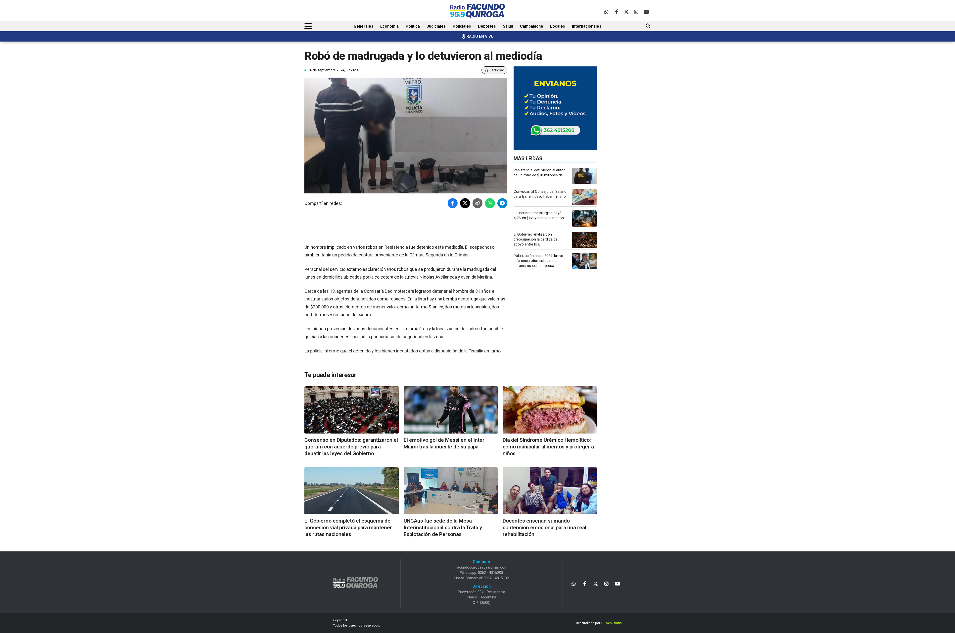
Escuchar (497, 70)
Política (413, 26)
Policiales (462, 26)
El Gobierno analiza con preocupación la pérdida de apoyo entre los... (536, 239)
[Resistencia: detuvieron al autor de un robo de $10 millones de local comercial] (584, 176)
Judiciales (436, 26)
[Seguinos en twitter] (626, 11)
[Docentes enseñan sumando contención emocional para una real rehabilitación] (550, 490)
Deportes (487, 26)
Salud (508, 26)
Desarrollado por (599, 623)
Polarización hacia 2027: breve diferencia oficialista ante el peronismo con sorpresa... (538, 260)
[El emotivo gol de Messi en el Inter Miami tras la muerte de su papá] (451, 409)
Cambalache (531, 26)
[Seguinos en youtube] (646, 11)
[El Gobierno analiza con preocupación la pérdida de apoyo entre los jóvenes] (584, 240)
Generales (363, 26)
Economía (389, 26)
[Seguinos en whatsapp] (606, 11)
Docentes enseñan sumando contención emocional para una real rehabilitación (544, 527)
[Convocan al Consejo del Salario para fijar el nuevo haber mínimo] (584, 197)
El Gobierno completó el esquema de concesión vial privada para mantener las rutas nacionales (348, 527)
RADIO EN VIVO (480, 36)
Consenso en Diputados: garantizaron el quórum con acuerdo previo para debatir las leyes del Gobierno (351, 447)
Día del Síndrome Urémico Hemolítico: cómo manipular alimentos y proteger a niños (548, 447)
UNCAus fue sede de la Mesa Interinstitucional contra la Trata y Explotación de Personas (443, 527)
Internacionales (586, 26)
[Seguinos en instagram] (636, 11)
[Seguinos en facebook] (616, 11)
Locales (557, 26)
